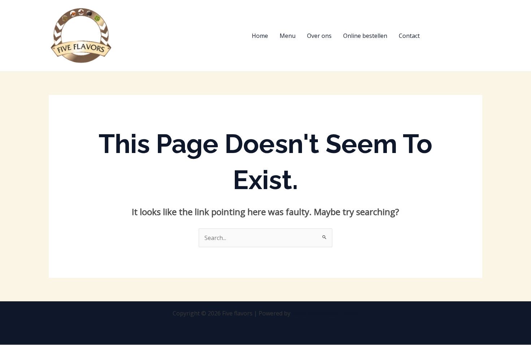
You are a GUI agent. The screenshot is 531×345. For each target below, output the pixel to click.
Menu (287, 36)
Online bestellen (365, 36)
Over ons (319, 36)
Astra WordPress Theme (325, 313)
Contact (409, 36)
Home (260, 36)
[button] (457, 35)
